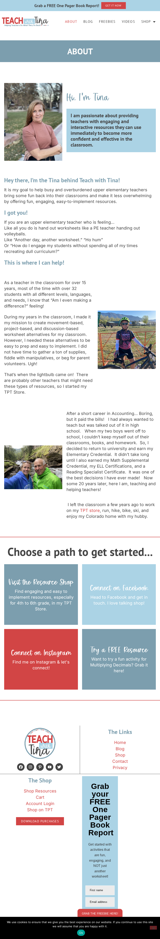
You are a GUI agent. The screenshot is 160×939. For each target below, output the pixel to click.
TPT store (90, 510)
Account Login (40, 803)
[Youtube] (49, 767)
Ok (81, 932)
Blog (88, 21)
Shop (146, 21)
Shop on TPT (40, 809)
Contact (120, 761)
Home (120, 742)
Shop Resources (40, 791)
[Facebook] (21, 767)
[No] (153, 928)
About (71, 21)
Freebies (107, 21)
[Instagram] (30, 767)
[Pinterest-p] (40, 767)
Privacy (120, 767)
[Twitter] (59, 767)
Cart (40, 797)
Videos (128, 21)
